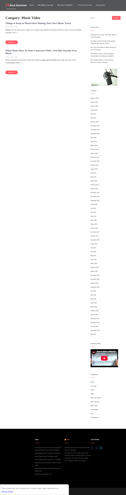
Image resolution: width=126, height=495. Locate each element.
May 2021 (93, 255)
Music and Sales (95, 401)
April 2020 (94, 303)
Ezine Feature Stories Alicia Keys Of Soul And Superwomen (48, 470)
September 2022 (95, 200)
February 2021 (95, 267)
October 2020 (94, 283)
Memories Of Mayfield (64, 5)
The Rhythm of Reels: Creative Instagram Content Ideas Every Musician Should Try (102, 55)
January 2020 (94, 314)
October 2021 (94, 236)
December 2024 (95, 126)
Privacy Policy (100, 5)
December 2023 (95, 157)
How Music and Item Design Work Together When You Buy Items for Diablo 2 (103, 42)
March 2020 (94, 307)
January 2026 (94, 102)
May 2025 (93, 118)
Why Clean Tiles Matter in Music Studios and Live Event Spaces (103, 48)
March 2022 (94, 224)
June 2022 (93, 212)
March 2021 (94, 263)
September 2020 (95, 287)
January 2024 (94, 153)
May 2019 (93, 334)
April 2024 (94, 141)
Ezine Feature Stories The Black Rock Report (47, 453)
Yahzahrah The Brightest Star (43, 474)
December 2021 (95, 232)
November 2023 (95, 161)
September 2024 (95, 133)
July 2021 (93, 247)
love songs (93, 386)
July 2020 (93, 291)
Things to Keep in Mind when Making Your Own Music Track (38, 23)
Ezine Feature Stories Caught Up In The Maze (48, 459)
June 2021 (93, 251)
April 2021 (94, 259)
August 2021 (94, 244)
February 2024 (95, 149)
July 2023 (93, 173)
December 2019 (95, 318)
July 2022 (93, 208)
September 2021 (95, 240)
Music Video (14, 27)
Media (92, 390)
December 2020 (95, 275)
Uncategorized (95, 417)
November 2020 (95, 279)
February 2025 (95, 122)
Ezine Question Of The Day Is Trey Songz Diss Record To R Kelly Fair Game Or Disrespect (48, 449)
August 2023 (94, 169)
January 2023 (94, 188)
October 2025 (94, 106)
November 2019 (95, 322)
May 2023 (93, 177)
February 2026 (95, 98)
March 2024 (94, 145)
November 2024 (95, 129)
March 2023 (94, 181)
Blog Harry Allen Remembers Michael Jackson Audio (48, 464)
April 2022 (94, 220)
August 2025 (94, 110)
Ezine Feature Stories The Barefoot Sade (46, 456)
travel (92, 413)
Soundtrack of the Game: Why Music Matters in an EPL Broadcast (104, 36)
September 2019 (95, 330)
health (92, 382)
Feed (68, 439)
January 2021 (94, 271)
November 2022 (95, 196)
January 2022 (94, 228)
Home (31, 5)
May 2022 (93, 216)
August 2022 (94, 204)
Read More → (11, 42)
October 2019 (94, 326)
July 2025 (93, 114)
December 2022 (95, 192)
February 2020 (95, 310)
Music (8, 27)
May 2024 (93, 137)
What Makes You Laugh (45, 5)
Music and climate (96, 397)
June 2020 (93, 295)
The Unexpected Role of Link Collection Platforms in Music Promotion (102, 61)
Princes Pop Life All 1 (85, 5)
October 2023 (94, 165)
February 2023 (95, 185)
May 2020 (93, 299)
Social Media (94, 409)
